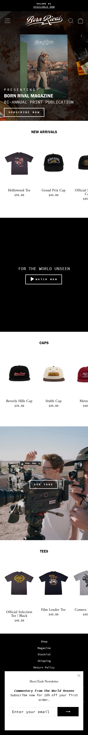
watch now (46, 279)
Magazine (44, 648)
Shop (44, 641)
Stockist (44, 654)
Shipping (44, 661)
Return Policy (44, 667)
